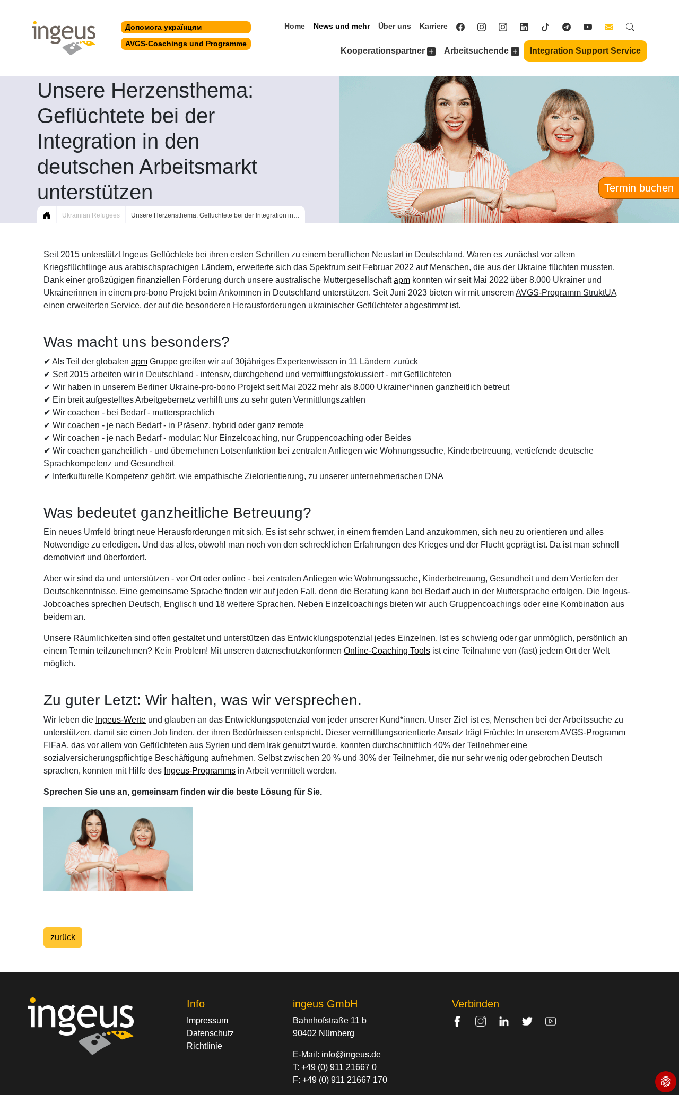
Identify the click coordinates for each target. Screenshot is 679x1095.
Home (294, 26)
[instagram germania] (485, 26)
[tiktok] (549, 26)
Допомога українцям (163, 27)
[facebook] (464, 26)
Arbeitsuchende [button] (477, 50)
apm (402, 279)
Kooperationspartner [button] (384, 50)
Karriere (434, 26)
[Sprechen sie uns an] (613, 26)
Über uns (394, 26)
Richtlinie (204, 1045)
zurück (62, 937)
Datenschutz (210, 1033)
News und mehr (342, 26)
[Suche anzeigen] (634, 26)
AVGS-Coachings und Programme (186, 43)
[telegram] (570, 26)
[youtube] (592, 26)
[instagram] (507, 26)
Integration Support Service (585, 50)
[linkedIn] (528, 26)
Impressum (207, 1020)
